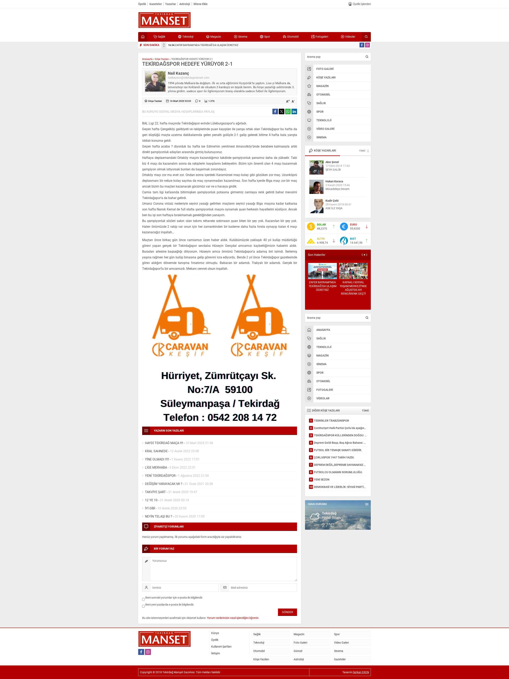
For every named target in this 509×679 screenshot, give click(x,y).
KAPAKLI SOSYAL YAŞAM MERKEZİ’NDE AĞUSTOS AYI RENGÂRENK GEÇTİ (353, 287)
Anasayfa (147, 59)
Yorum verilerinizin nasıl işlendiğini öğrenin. (233, 618)
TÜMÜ (362, 150)
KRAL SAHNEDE (156, 451)
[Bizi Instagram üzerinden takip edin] (367, 45)
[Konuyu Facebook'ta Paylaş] (275, 111)
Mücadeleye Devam (337, 189)
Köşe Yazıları (162, 59)
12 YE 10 (151, 500)
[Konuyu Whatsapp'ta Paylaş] (288, 111)
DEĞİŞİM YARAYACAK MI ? (163, 484)
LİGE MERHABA (156, 467)
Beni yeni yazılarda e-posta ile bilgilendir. (169, 604)
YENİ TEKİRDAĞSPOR (160, 475)
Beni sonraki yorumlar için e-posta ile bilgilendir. (174, 597)
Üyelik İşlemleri (362, 4)
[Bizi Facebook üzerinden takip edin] (361, 45)
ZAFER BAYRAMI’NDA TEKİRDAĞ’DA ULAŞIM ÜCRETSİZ (203, 45)
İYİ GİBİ (150, 508)
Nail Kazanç (178, 73)
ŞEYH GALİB (333, 169)
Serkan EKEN (361, 672)
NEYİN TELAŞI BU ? (158, 516)
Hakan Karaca (334, 181)
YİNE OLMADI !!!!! (157, 459)
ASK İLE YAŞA (333, 208)
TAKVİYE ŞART (155, 492)
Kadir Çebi (332, 200)
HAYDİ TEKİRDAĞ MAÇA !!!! (164, 443)
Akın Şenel (332, 162)
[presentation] (164, 44)
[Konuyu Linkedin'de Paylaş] (294, 111)
